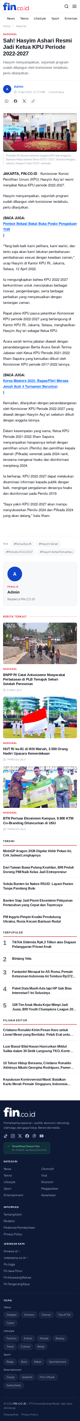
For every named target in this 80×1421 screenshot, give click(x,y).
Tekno (24, 18)
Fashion (11, 1338)
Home (6, 26)
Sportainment (57, 1361)
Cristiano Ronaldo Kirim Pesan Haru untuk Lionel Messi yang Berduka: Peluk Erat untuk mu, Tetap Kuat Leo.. (37, 1034)
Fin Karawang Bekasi (17, 1277)
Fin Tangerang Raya (17, 1284)
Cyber (10, 1323)
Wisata (44, 1338)
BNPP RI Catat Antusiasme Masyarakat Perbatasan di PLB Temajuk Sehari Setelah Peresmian (34, 679)
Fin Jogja (9, 1264)
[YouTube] (41, 1136)
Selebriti (27, 1377)
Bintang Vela (21, 958)
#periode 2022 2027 (19, 551)
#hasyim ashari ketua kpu (56, 551)
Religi (40, 1346)
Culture (25, 1346)
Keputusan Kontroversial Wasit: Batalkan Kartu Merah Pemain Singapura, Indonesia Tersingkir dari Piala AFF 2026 (35, 1084)
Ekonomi (47, 1182)
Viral (44, 1175)
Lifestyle (40, 18)
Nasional (21, 26)
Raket (37, 1361)
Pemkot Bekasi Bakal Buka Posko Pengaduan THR (40, 226)
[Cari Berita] (66, 6)
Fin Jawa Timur (13, 1271)
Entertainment (13, 1195)
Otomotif (47, 1169)
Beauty (60, 1338)
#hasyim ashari (48, 543)
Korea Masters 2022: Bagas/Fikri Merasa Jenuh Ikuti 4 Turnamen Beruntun (35, 383)
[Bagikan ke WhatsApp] (6, 101)
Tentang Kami (13, 1214)
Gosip (11, 1377)
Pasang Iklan (11, 1414)
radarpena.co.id (15, 1257)
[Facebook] (27, 1136)
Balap (10, 1361)
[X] (20, 1136)
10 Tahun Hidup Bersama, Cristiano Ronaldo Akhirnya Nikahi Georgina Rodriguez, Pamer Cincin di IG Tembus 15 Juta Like (37, 1067)
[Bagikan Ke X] (24, 101)
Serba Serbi (14, 1385)
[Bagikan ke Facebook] (15, 101)
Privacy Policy (13, 1234)
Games (46, 1314)
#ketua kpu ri (22, 543)
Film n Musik (47, 1377)
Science (29, 1314)
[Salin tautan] (33, 101)
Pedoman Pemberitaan (19, 1227)
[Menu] (74, 6)
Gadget (12, 1314)
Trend (10, 1346)
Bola (24, 1361)
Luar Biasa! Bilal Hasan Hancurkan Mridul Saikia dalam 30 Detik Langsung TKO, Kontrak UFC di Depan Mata (38, 1051)
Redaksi (9, 1221)
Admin (13, 592)
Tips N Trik (64, 1314)
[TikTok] (6, 1136)
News (11, 18)
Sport (55, 18)
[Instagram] (13, 1136)
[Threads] (34, 1136)
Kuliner (28, 1338)
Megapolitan (49, 1188)
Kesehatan (48, 1195)
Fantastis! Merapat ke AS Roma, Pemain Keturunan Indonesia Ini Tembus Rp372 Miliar (42, 976)
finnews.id (11, 1251)
